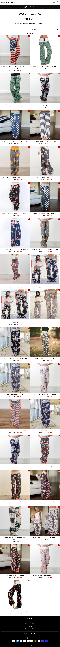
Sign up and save (30, 633)
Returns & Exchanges (30, 623)
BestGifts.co (8, 2)
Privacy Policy (30, 626)
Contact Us (30, 618)
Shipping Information (30, 621)
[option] (30, 7)
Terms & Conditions (30, 629)
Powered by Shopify (30, 645)
